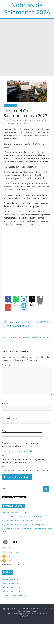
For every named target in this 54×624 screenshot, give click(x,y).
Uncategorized (10, 106)
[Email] (40, 299)
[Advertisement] (27, 47)
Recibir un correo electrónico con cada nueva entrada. (26, 470)
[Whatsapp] (16, 299)
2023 (5, 123)
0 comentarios (37, 120)
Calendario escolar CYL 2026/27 (15, 512)
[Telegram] (24, 299)
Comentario (8, 365)
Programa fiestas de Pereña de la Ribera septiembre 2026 (27, 524)
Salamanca (23, 123)
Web (4, 431)
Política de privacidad (23, 451)
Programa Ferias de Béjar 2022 (15, 595)
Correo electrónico (11, 418)
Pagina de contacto (10, 583)
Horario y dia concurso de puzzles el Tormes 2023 (26, 339)
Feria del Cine (13, 123)
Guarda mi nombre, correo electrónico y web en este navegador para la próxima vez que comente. (25, 445)
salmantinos (24, 120)
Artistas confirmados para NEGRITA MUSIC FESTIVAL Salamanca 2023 (26, 323)
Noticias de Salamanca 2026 (27, 8)
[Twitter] (32, 299)
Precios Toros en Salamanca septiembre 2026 (21, 516)
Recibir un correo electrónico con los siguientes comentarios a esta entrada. (23, 461)
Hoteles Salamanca (10, 579)
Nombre (6, 403)
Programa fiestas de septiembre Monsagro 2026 (23, 520)
